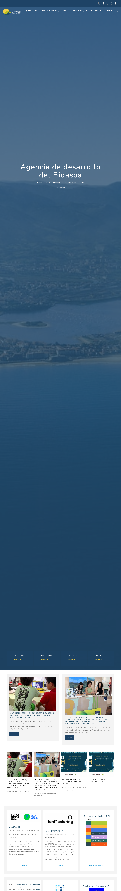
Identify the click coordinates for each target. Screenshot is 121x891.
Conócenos (60, 188)
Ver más (24, 865)
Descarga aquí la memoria (96, 865)
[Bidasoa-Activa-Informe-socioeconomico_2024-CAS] (96, 832)
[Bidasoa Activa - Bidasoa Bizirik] (12, 11)
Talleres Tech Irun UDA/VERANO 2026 (97, 781)
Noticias (64, 11)
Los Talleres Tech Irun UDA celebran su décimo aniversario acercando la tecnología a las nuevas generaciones (18, 784)
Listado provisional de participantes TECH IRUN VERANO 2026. (71, 782)
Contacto (99, 11)
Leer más (17, 659)
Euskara (110, 11)
